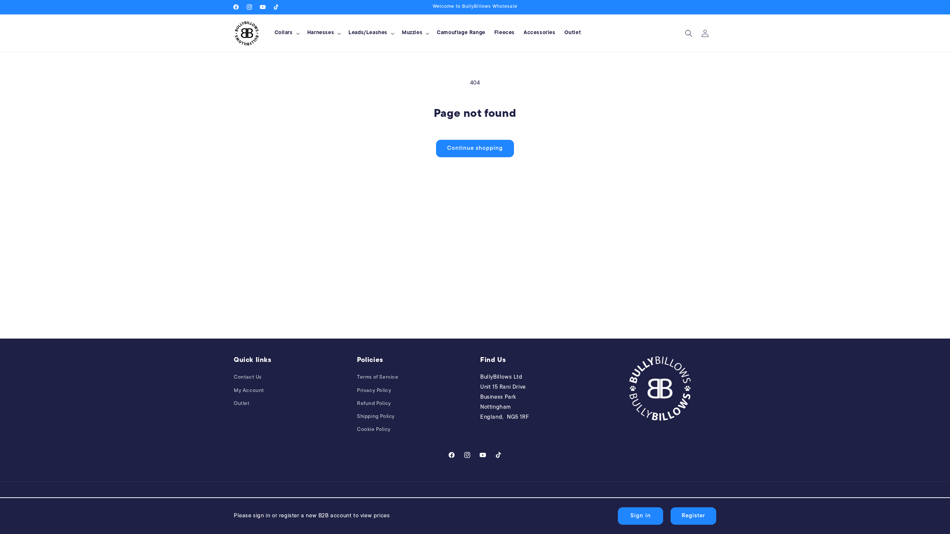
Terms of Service (378, 377)
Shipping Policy (376, 416)
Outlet (242, 403)
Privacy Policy (374, 390)
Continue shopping (475, 148)
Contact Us (248, 377)
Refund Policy (374, 403)
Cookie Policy (374, 429)
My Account (249, 390)
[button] (286, 33)
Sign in (640, 516)
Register (693, 516)
